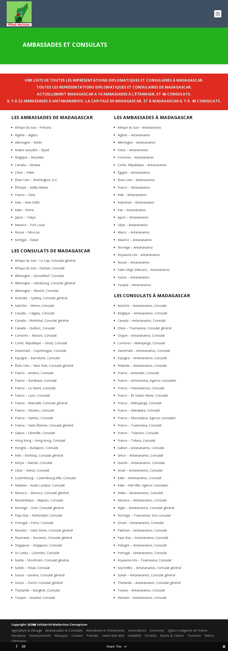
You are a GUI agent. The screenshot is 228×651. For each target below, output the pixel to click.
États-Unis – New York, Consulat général (44, 365)
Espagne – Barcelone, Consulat (37, 358)
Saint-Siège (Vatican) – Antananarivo (144, 270)
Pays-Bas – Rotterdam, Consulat (38, 515)
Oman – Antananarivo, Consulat (141, 523)
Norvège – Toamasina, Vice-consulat (144, 515)
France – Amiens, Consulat (34, 373)
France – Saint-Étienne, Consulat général (44, 425)
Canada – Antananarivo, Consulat (142, 320)
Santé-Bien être (113, 635)
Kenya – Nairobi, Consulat (33, 463)
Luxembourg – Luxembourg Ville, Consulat (45, 478)
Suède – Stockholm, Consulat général (42, 560)
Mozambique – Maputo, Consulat (39, 500)
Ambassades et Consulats (64, 630)
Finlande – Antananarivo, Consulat (142, 365)
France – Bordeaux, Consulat (36, 380)
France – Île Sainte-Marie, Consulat (143, 395)
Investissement (40, 635)
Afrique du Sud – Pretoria (33, 127)
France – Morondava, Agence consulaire (147, 418)
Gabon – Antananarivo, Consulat (141, 448)
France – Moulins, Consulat (34, 410)
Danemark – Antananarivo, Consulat (144, 350)
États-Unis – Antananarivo (136, 180)
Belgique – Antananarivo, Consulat (142, 313)
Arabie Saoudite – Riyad (32, 150)
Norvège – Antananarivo (135, 247)
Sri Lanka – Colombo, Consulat (37, 553)
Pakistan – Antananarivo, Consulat (142, 530)
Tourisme (194, 635)
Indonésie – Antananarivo (136, 202)
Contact (77, 635)
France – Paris (25, 195)
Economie (157, 630)
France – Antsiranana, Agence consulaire (147, 380)
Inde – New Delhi (27, 202)
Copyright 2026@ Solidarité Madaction (40, 624)
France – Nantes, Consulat (34, 418)
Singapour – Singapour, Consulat (38, 545)
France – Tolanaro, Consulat (138, 433)
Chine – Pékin (24, 172)
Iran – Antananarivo (132, 210)
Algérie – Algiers (26, 135)
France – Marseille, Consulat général (41, 403)
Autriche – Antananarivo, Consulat (142, 305)
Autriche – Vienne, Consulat (34, 305)
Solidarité (134, 635)
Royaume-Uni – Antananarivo (139, 255)
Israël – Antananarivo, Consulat (140, 470)
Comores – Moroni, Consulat (36, 335)
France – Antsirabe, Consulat (138, 373)
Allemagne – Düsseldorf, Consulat (39, 276)
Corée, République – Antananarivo (142, 165)
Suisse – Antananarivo (133, 277)
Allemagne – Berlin (28, 142)
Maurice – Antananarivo (135, 240)
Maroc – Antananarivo (134, 232)
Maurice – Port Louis (30, 225)
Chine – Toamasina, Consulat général (144, 328)
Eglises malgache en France (188, 630)
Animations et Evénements (105, 630)
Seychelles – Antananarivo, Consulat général (149, 568)
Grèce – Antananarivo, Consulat (140, 455)
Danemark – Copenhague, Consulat (40, 350)
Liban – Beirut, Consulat (32, 470)
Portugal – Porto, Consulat (34, 523)
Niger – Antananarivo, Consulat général (146, 508)
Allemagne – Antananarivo (136, 142)
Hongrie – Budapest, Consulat (36, 448)
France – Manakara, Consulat (139, 410)
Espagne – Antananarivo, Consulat (142, 358)
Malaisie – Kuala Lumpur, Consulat (40, 485)
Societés (151, 635)
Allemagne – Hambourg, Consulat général (45, 283)
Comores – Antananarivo (136, 157)
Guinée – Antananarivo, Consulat (141, 463)
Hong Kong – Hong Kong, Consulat (40, 440)
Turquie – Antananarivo (134, 285)
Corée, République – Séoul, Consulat (41, 343)
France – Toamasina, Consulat (140, 425)
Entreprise (18, 635)
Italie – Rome (24, 210)
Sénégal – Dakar (27, 240)
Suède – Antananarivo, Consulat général (146, 575)
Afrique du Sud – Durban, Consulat (40, 268)
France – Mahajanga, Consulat (140, 403)
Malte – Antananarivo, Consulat (140, 493)
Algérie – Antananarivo (134, 135)
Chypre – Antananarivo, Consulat (141, 335)
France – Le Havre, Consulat (35, 388)
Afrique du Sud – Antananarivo (139, 127)
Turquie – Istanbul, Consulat (35, 597)
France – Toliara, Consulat (136, 440)
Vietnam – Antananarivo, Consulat (142, 597)
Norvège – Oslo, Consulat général (39, 508)
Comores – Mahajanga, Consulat (141, 343)
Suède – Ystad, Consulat (32, 568)
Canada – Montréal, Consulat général (42, 320)
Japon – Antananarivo (133, 217)
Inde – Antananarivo (132, 195)
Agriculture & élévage (26, 630)
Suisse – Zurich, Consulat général (39, 583)
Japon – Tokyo (25, 217)
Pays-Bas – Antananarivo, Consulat (143, 538)
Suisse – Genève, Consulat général (40, 575)
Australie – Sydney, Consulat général (41, 298)
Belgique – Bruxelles (29, 157)
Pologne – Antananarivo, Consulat (142, 545)
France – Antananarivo (134, 187)
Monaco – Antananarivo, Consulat (142, 500)
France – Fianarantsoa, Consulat (141, 388)
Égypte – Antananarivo (134, 172)
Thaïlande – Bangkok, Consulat (37, 590)
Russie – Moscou (27, 232)
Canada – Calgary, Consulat (35, 313)
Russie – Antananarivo (134, 262)
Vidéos (209, 635)
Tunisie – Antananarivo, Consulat (141, 590)
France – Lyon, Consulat (32, 395)
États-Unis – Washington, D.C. (36, 180)
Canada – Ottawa (27, 165)
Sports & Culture (172, 635)
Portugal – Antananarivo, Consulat (142, 553)
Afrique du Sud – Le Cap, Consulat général (45, 260)
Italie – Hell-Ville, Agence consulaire (143, 485)
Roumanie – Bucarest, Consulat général (43, 538)
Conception (78, 624)
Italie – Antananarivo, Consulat (140, 478)
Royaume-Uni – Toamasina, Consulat (144, 560)
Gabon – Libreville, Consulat (35, 433)
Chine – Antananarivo (133, 150)
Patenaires (19, 641)
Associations (137, 630)
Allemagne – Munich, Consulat (37, 290)
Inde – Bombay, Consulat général (39, 455)
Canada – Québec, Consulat (35, 328)
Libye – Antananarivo (133, 225)
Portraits (92, 635)
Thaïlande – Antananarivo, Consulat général (149, 583)
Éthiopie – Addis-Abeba (31, 187)
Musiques (61, 635)
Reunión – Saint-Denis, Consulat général (44, 530)
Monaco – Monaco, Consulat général (42, 493)
